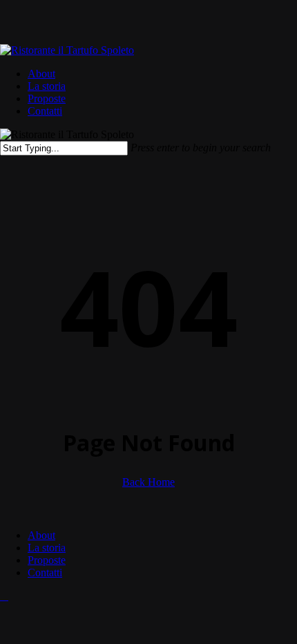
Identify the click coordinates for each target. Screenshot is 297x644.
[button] (4, 596)
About (41, 535)
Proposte (47, 560)
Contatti (45, 572)
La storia (47, 547)
